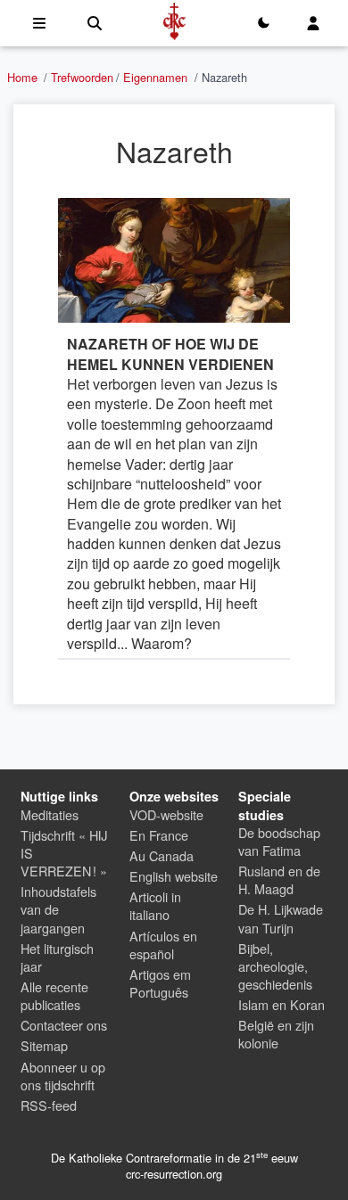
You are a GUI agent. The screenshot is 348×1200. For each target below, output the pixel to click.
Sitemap (44, 1045)
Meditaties (50, 814)
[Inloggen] (313, 23)
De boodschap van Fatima (279, 841)
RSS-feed (49, 1105)
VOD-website (166, 814)
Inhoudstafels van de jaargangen (58, 909)
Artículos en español (163, 944)
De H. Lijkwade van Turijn (280, 918)
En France (158, 835)
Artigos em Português (160, 983)
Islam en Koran (281, 1004)
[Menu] (39, 23)
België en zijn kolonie (276, 1033)
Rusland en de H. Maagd (279, 879)
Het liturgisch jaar (57, 957)
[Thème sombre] (263, 23)
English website (173, 876)
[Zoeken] (95, 23)
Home (22, 77)
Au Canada (161, 855)
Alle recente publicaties (54, 995)
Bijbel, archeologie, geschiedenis (275, 966)
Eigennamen (155, 77)
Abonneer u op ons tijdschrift (63, 1075)
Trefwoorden (82, 77)
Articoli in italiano (155, 905)
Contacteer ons (64, 1024)
